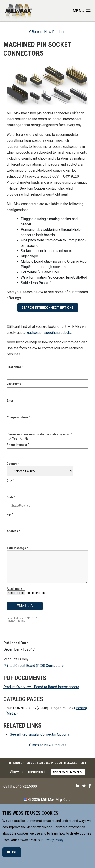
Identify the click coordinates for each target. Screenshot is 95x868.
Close (12, 852)
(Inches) (80, 708)
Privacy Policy (53, 840)
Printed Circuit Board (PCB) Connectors (33, 666)
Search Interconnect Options (48, 307)
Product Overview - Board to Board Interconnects (41, 687)
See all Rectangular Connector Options (39, 734)
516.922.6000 (26, 786)
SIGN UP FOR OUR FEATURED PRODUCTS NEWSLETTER (48, 763)
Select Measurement (66, 772)
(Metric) (12, 713)
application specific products (49, 332)
